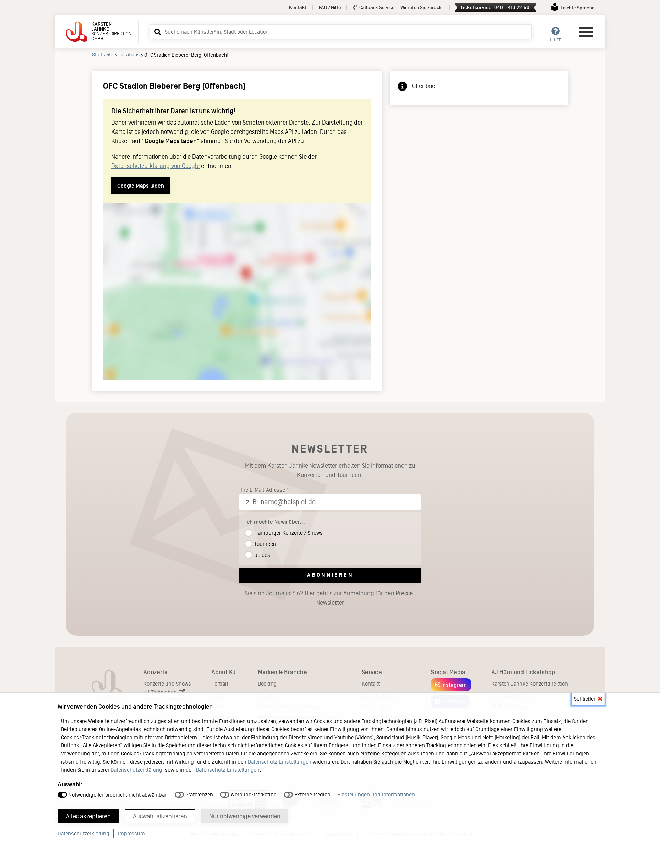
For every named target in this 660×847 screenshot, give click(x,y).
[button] (157, 32)
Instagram (453, 685)
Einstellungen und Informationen (376, 794)
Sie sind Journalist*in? (330, 598)
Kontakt (297, 7)
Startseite (102, 54)
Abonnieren (330, 575)
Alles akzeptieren (88, 816)
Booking (267, 684)
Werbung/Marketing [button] (253, 794)
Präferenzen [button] (198, 794)
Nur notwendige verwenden (244, 816)
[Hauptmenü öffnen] (586, 31)
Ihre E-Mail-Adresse (262, 490)
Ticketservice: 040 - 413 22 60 (494, 7)
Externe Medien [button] (311, 794)
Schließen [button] (586, 699)
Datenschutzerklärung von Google (155, 165)
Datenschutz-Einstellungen (279, 762)
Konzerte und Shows (167, 684)
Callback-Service (400, 7)
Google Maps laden (140, 186)
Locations (129, 54)
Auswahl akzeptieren (160, 816)
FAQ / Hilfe (330, 7)
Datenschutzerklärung (136, 770)
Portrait (219, 684)
